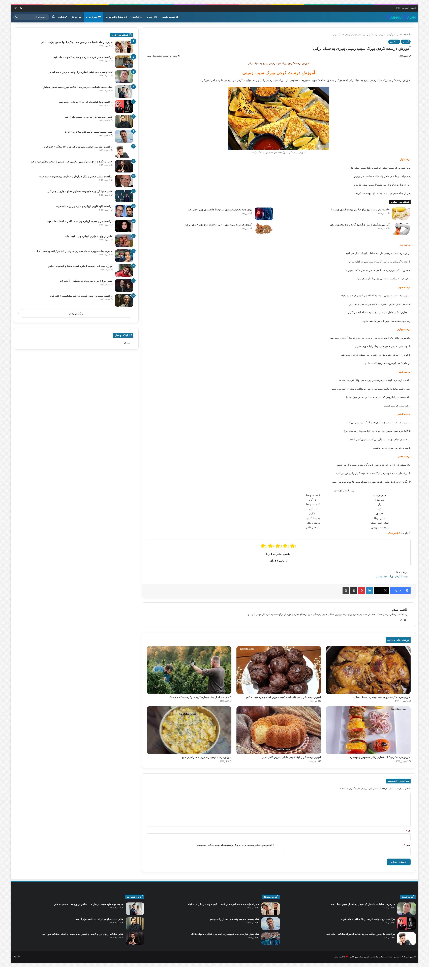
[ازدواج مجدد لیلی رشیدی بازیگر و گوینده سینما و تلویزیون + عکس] (124, 270)
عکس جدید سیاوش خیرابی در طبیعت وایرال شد (88, 117)
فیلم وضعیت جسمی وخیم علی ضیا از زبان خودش (88, 132)
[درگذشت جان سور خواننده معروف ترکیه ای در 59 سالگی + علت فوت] (124, 151)
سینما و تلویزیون (115, 17)
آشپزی (406, 41)
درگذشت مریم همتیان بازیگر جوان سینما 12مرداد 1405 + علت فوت (79, 221)
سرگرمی (93, 17)
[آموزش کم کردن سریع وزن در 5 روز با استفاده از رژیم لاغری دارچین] (264, 229)
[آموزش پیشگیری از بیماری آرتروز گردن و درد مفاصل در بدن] (401, 229)
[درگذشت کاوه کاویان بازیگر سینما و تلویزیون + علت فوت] (124, 211)
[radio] (264, 546)
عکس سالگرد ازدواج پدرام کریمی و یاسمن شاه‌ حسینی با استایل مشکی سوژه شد (71, 161)
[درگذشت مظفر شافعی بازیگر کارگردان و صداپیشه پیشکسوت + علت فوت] (124, 181)
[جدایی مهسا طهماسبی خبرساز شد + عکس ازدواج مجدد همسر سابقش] (124, 91)
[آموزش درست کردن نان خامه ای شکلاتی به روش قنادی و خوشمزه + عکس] (278, 670)
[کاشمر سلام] (401, 17)
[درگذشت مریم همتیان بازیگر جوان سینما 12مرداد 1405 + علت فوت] (124, 226)
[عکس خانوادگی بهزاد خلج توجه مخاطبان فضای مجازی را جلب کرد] (124, 196)
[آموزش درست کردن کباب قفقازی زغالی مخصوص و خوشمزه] (368, 730)
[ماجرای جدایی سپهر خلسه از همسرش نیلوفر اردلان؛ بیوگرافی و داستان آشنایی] (124, 255)
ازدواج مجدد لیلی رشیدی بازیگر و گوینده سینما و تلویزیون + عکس (80, 266)
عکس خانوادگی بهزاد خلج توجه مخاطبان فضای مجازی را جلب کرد (79, 191)
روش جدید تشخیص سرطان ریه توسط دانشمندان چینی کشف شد (220, 209)
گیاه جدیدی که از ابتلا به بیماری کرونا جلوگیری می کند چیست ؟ (200, 697)
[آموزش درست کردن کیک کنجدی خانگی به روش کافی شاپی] (278, 730)
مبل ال (127, 342)
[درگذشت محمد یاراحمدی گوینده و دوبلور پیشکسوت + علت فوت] (124, 300)
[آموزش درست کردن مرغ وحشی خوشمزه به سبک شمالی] (368, 670)
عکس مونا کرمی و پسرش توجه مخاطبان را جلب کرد (86, 281)
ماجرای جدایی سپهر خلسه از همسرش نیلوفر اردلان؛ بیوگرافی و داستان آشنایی (73, 251)
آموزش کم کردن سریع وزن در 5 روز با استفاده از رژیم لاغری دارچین (218, 224)
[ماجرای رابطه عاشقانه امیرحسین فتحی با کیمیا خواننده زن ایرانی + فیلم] (124, 47)
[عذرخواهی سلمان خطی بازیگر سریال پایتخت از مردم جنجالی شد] (124, 76)
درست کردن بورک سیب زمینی (392, 576)
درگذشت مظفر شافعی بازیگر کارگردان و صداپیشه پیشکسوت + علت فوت (75, 176)
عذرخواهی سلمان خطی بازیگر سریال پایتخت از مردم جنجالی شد (80, 72)
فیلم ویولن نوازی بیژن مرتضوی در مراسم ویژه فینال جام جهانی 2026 (225, 934)
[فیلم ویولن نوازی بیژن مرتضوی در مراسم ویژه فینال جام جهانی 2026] (270, 938)
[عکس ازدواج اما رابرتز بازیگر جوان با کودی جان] (124, 241)
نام (408, 831)
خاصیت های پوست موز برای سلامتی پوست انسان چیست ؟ (360, 209)
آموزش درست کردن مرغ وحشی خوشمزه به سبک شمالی (382, 697)
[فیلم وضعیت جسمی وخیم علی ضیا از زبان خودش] (124, 136)
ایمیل (407, 845)
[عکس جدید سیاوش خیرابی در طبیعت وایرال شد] (124, 121)
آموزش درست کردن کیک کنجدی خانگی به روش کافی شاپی (291, 757)
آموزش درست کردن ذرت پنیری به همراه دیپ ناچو (206, 757)
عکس (136, 17)
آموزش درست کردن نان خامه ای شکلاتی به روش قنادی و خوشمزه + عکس (283, 697)
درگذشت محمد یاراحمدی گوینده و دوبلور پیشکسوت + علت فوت (80, 296)
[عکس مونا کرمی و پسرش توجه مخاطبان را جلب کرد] (124, 285)
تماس (61, 17)
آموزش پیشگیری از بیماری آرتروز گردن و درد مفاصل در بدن (359, 224)
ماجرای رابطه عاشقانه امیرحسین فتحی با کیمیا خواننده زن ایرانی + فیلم (76, 42)
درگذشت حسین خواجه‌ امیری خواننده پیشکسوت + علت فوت (82, 57)
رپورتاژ (75, 17)
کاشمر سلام (399, 609)
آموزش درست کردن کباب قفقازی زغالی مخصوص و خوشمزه (380, 757)
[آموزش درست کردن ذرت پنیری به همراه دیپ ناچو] (189, 730)
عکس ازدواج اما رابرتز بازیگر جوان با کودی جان (88, 236)
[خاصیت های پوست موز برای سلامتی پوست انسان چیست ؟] (401, 214)
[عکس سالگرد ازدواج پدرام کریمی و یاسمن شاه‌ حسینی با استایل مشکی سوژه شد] (124, 166)
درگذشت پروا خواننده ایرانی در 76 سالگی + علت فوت (85, 102)
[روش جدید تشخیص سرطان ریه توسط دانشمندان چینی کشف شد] (264, 214)
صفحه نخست (168, 17)
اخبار (151, 17)
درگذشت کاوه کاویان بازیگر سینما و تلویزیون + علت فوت (84, 206)
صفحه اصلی (403, 34)
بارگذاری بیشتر (76, 313)
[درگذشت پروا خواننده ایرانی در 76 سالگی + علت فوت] (124, 106)
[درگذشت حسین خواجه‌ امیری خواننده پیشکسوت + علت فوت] (124, 61)
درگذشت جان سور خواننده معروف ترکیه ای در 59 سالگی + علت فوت (77, 146)
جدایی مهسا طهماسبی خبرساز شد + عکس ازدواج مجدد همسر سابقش (77, 87)
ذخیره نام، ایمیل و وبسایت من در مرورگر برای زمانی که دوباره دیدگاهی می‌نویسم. (234, 845)
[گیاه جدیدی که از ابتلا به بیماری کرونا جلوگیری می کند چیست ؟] (189, 670)
